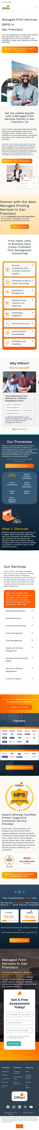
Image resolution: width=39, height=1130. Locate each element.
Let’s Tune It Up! (19, 466)
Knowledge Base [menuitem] (18, 1077)
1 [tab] (13, 429)
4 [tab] (19, 429)
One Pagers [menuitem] (27, 1086)
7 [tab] (26, 429)
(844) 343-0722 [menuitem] (17, 1083)
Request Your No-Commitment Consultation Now (19, 875)
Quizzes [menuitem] (28, 1082)
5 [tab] (21, 429)
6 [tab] (23, 429)
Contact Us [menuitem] (5, 1086)
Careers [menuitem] (5, 1075)
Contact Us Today (19, 227)
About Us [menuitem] (5, 1071)
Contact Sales (7, 2)
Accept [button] (20, 1126)
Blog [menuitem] (27, 1071)
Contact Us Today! (19, 707)
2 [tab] (15, 429)
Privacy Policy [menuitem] (28, 1112)
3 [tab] (17, 429)
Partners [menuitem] (5, 1082)
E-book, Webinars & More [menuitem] (28, 1076)
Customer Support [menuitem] (17, 1072)
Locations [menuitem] (5, 1078)
